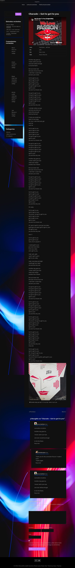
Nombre (31, 527)
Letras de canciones (32, 4)
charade (32, 402)
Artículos (8, 132)
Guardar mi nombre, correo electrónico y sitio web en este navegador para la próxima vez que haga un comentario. (45, 544)
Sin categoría (9, 136)
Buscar (18, 14)
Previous (32, 411)
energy (36, 402)
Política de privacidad (44, 4)
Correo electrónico (47, 527)
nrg (53, 402)
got (40, 402)
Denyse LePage (10, 24)
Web (30, 534)
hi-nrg (44, 402)
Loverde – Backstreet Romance (11, 34)
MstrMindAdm (42, 452)
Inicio (23, 4)
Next (63, 411)
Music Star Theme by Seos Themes (51, 566)
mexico (50, 402)
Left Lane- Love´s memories (13, 29)
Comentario (32, 509)
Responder (37, 443)
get (38, 402)
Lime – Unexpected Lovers (12, 31)
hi (42, 402)
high (47, 402)
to (54, 402)
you (56, 402)
